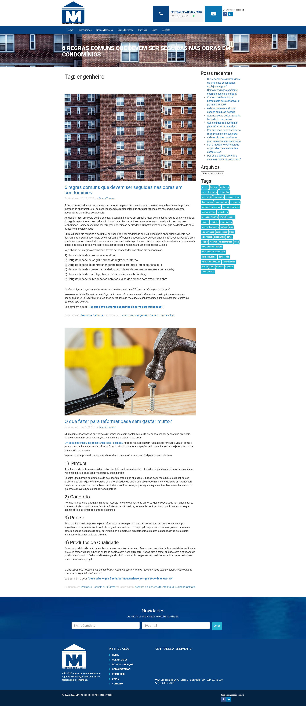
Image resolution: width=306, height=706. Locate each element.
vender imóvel (208, 272)
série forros (224, 257)
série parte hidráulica (211, 262)
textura (205, 267)
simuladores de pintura (212, 247)
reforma (213, 242)
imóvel (223, 217)
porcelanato (219, 237)
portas (230, 237)
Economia (98, 586)
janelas (231, 217)
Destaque (86, 315)
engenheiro (143, 315)
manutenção (226, 222)
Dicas (154, 30)
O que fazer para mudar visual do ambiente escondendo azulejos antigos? (223, 83)
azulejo (205, 187)
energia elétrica (208, 212)
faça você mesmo (210, 217)
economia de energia (211, 207)
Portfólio (142, 30)
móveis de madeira (210, 227)
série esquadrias (209, 257)
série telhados (228, 262)
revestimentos (225, 242)
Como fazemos (125, 30)
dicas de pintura (233, 197)
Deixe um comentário (162, 315)
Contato (166, 30)
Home (70, 30)
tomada (219, 267)
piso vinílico (207, 237)
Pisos (231, 232)
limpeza (205, 222)
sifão (236, 242)
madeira (214, 222)
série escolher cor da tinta (213, 252)
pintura (224, 227)
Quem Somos (85, 30)
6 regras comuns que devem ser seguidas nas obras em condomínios (123, 189)
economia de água (231, 207)
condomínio (129, 315)
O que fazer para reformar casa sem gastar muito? (118, 421)
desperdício (141, 586)
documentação (222, 202)
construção (207, 197)
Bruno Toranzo (107, 198)
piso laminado (208, 232)
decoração (219, 197)
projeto (167, 586)
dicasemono (207, 202)
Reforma (98, 315)
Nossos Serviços (104, 30)
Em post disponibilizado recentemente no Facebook (94, 442)
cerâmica (224, 187)
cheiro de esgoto (209, 192)
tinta (212, 267)
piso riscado (221, 232)
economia (235, 202)
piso (231, 227)
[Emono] (91, 12)
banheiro (214, 187)
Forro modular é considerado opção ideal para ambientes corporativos (223, 148)
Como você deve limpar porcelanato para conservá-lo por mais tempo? (223, 101)
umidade (229, 267)
